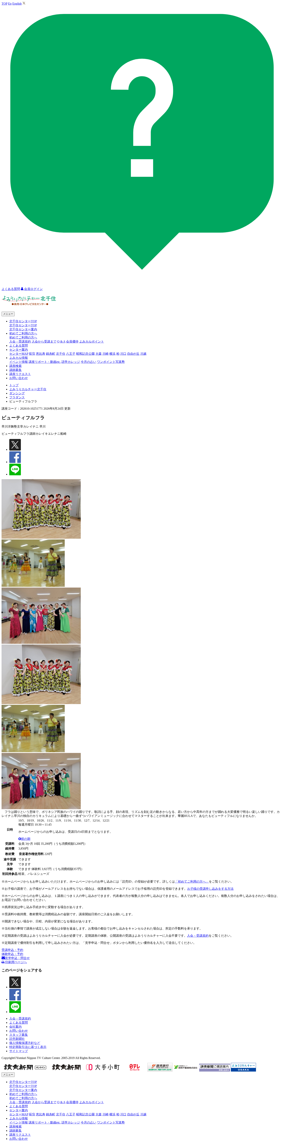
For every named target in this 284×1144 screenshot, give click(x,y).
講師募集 (15, 370)
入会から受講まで (44, 341)
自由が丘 (133, 353)
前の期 (25, 838)
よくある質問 (18, 345)
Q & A (61, 341)
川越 (143, 353)
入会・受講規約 (20, 341)
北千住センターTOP (23, 325)
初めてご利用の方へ (23, 337)
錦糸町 (50, 353)
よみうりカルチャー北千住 (27, 389)
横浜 (112, 353)
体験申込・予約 (12, 954)
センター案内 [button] (18, 349)
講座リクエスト (20, 374)
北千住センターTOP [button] (23, 321)
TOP (4, 3)
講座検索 (15, 365)
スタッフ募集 (18, 1034)
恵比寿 (40, 353)
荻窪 (32, 353)
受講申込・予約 (12, 950)
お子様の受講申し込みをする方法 (210, 888)
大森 (98, 353)
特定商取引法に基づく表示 (27, 1047)
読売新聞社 (17, 1038)
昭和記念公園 (85, 353)
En (10, 3)
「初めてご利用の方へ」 (192, 881)
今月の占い (88, 361)
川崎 (105, 353)
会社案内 (15, 1026)
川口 (123, 353)
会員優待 (72, 341)
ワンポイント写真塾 (111, 361)
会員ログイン (33, 289)
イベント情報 (18, 361)
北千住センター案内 (23, 329)
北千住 (60, 353)
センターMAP (18, 353)
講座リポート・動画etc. (45, 361)
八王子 (70, 353)
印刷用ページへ (15, 962)
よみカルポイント (91, 341)
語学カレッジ (70, 361)
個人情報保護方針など (24, 1042)
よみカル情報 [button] (18, 357)
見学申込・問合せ (17, 958)
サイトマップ (18, 1051)
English (17, 3)
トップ (14, 385)
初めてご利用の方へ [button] (23, 333)
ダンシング (17, 393)
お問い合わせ (18, 378)
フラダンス (17, 397)
